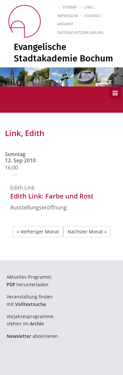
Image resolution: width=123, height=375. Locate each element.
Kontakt (92, 15)
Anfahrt (65, 23)
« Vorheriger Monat (38, 231)
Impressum (67, 15)
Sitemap (69, 7)
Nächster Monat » (87, 231)
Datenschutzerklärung (80, 32)
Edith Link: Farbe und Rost (51, 196)
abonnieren (32, 336)
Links (88, 7)
